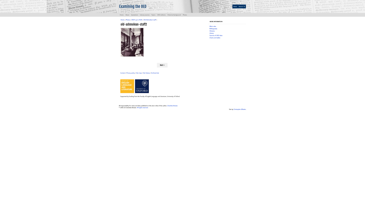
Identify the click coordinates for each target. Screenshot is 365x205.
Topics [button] (153, 15)
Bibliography (213, 29)
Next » (162, 65)
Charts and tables (214, 38)
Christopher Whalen (240, 109)
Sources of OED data (215, 35)
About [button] (127, 15)
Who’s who (212, 26)
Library (211, 33)
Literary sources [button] (145, 15)
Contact (122, 73)
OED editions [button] (161, 15)
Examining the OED (132, 6)
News (235, 6)
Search (241, 6)
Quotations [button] (134, 15)
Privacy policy (131, 73)
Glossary (212, 31)
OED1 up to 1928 (136, 20)
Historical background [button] (174, 15)
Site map (139, 73)
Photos (128, 20)
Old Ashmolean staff (149, 20)
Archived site (155, 73)
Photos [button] (185, 15)
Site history (146, 73)
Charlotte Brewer (172, 106)
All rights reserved (142, 107)
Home (122, 15)
